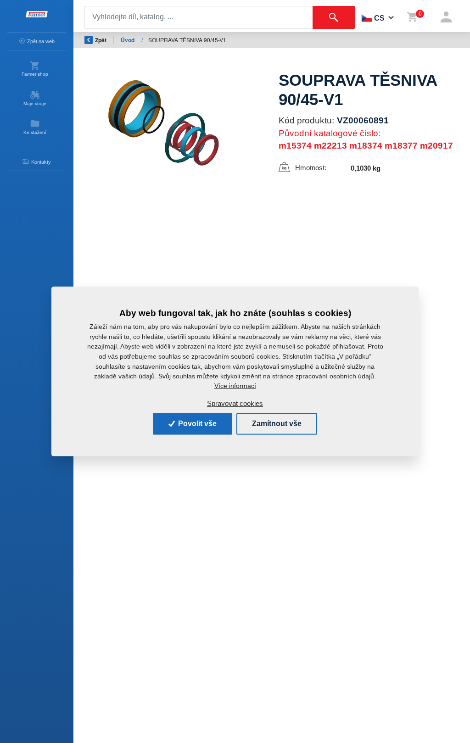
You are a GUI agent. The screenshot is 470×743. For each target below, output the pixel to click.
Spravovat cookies (235, 403)
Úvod (128, 40)
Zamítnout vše (277, 423)
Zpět (100, 40)
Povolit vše (196, 423)
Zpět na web (41, 41)
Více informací (235, 385)
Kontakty (41, 162)
